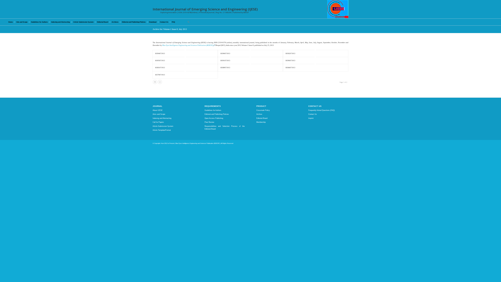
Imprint (311, 118)
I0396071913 (225, 53)
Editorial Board (261, 118)
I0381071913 (160, 68)
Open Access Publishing (214, 118)
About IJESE (158, 110)
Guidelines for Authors (213, 110)
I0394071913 (160, 53)
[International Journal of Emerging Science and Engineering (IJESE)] (337, 9)
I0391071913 (225, 60)
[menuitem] (10, 22)
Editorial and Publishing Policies (217, 114)
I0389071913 (225, 68)
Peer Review (209, 122)
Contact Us (312, 114)
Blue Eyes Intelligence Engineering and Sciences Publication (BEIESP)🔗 (188, 45)
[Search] (187, 22)
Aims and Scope (159, 114)
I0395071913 (160, 60)
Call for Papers (158, 122)
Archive (259, 114)
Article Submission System (163, 126)
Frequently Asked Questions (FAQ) (321, 110)
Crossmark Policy (263, 110)
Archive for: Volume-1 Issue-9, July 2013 (170, 29)
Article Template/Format (162, 130)
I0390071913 (290, 60)
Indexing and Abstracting (162, 118)
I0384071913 (290, 68)
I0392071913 (290, 53)
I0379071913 (160, 75)
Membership (261, 122)
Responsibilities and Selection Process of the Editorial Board (225, 127)
